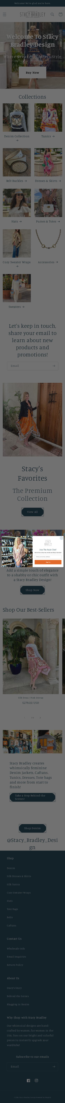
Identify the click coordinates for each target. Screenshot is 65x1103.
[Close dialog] (61, 538)
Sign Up (48, 562)
